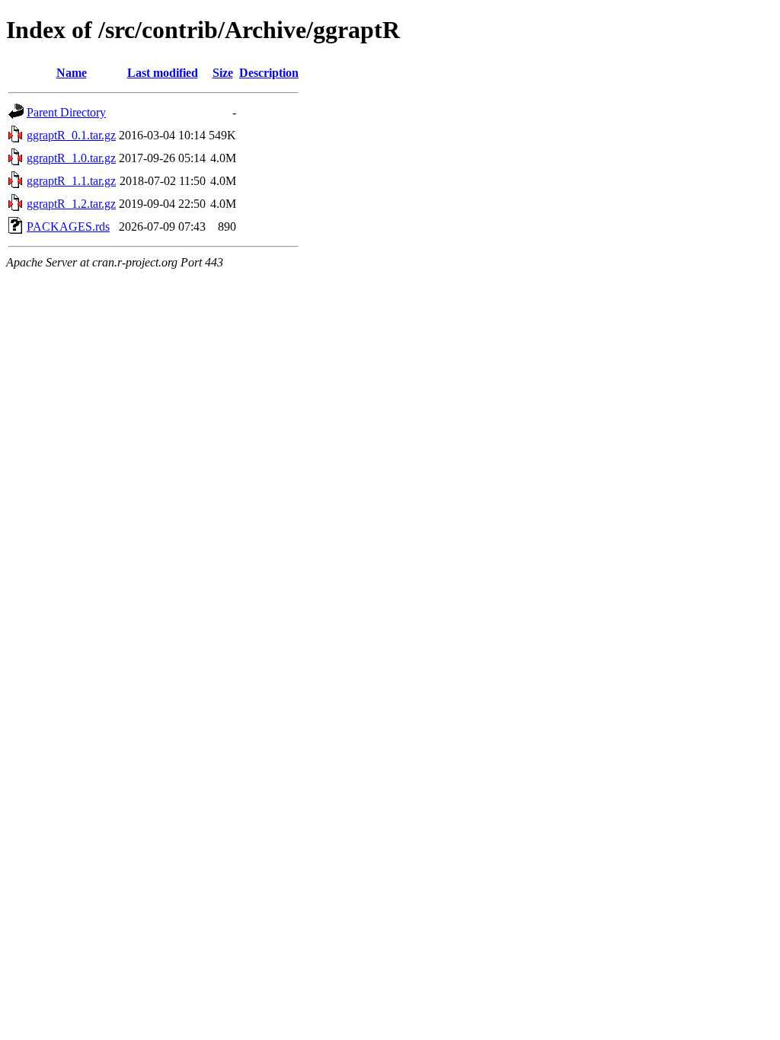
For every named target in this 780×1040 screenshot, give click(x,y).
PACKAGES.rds (68, 226)
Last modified (162, 72)
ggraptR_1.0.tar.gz (71, 158)
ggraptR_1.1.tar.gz (71, 180)
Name (71, 72)
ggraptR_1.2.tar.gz (71, 203)
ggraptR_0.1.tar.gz (71, 135)
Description (269, 72)
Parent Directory (66, 112)
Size (223, 72)
